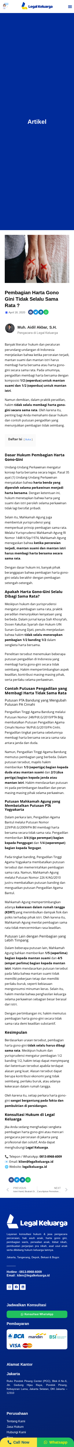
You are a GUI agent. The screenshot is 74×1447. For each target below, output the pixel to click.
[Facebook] (16, 1287)
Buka (28, 439)
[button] (70, 6)
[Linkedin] (23, 1287)
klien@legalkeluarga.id (33, 1275)
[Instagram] (9, 1287)
